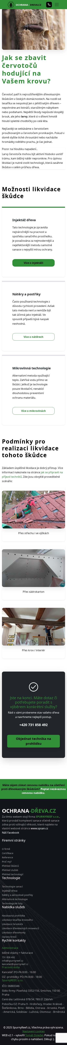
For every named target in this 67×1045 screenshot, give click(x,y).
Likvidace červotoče (12, 924)
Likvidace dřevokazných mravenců (20, 928)
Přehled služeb (10, 870)
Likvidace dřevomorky (13, 932)
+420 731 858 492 (33, 724)
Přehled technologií (12, 874)
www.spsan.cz (39, 828)
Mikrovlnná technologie (15, 899)
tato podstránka (47, 1043)
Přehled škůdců (10, 865)
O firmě (6, 848)
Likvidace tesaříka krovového (17, 919)
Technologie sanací (12, 886)
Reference (7, 857)
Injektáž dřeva (9, 890)
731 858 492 (8, 957)
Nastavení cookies (33, 1031)
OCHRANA (29, 810)
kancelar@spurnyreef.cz (15, 964)
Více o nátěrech (33, 337)
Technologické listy (12, 903)
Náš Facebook (10, 832)
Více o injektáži (33, 263)
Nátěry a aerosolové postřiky (17, 895)
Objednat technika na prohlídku (33, 741)
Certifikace (7, 853)
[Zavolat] (49, 4)
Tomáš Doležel (34, 1035)
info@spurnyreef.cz (12, 960)
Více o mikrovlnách (33, 411)
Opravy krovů (9, 936)
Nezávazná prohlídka (13, 915)
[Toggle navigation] (57, 4)
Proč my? (7, 861)
